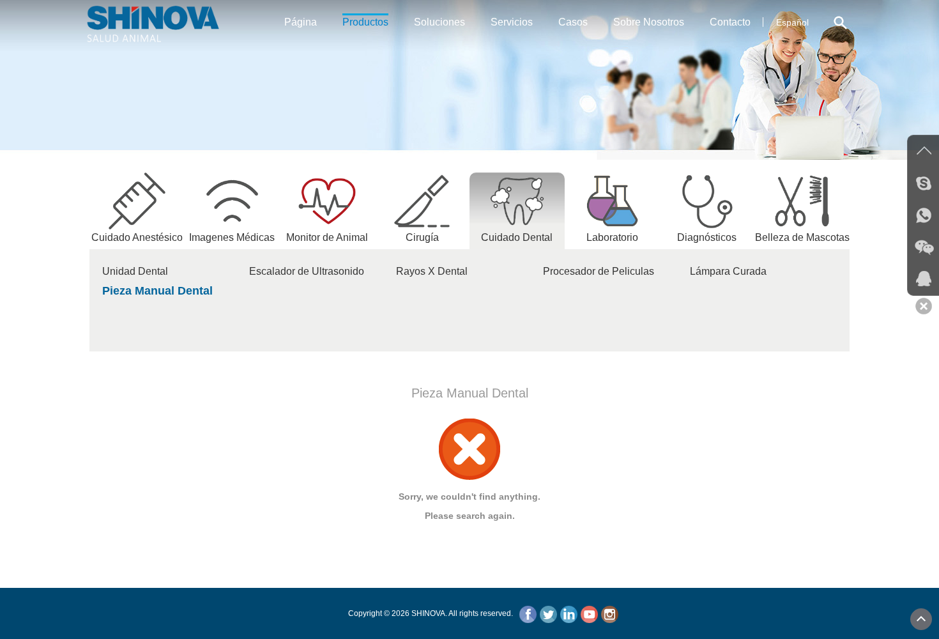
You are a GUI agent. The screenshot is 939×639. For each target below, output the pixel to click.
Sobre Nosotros (648, 22)
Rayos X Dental (432, 271)
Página (300, 22)
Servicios (512, 22)
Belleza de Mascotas (802, 237)
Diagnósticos (707, 237)
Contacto (730, 22)
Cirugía (422, 237)
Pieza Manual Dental (157, 290)
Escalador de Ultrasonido (306, 271)
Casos (573, 22)
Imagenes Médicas (232, 237)
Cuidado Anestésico (137, 237)
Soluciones (439, 22)
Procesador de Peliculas (598, 271)
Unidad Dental (135, 271)
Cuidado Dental (517, 237)
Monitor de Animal (327, 237)
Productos (365, 22)
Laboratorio (612, 237)
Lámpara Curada (728, 271)
